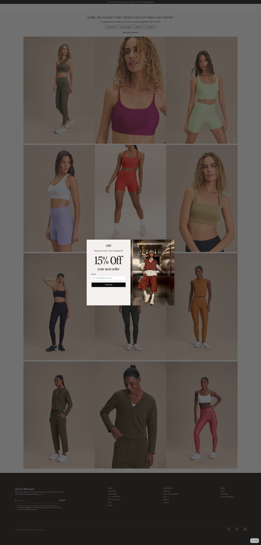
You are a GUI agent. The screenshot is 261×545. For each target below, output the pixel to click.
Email (93, 274)
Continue (108, 285)
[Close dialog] (170, 243)
